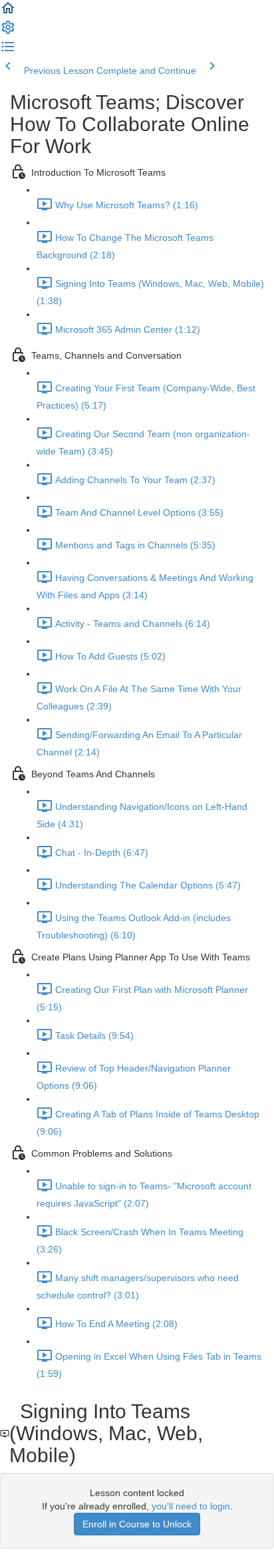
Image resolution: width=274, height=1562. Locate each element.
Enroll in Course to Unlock (137, 1524)
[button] (8, 12)
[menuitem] (8, 32)
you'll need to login (191, 1506)
